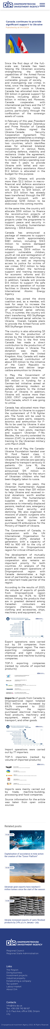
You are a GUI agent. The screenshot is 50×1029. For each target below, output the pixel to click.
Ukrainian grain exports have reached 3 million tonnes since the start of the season (25, 888)
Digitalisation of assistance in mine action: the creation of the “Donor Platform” (24, 855)
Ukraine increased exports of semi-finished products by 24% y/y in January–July (25, 921)
